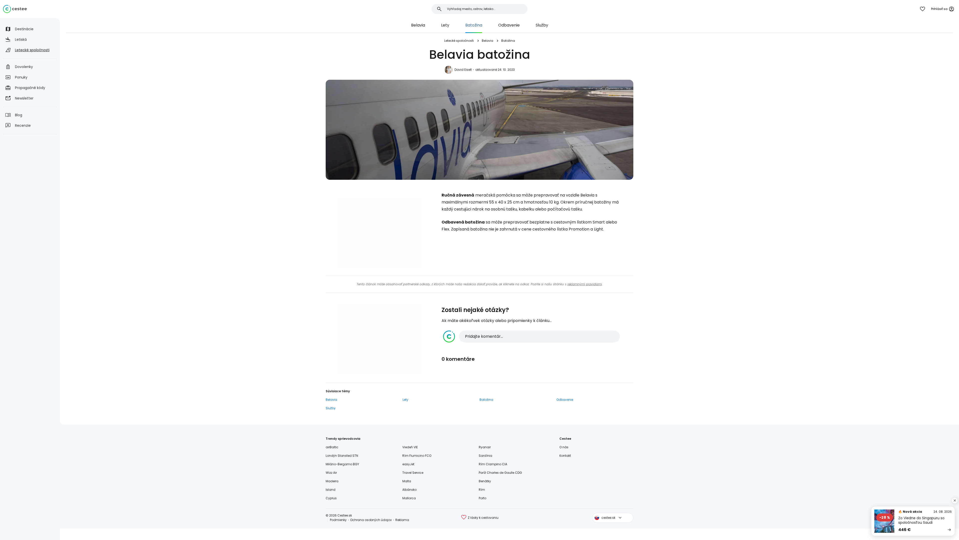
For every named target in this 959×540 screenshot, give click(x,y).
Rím (482, 490)
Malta (406, 481)
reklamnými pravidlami (584, 284)
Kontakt (565, 456)
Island (330, 490)
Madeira (332, 481)
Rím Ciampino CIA (493, 464)
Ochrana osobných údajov (371, 520)
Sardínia (485, 456)
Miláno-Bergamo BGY (342, 464)
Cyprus (331, 498)
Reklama (402, 520)
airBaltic (332, 447)
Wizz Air (331, 472)
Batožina (473, 25)
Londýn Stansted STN (342, 456)
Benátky (485, 481)
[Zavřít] (955, 501)
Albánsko (409, 490)
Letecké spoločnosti (459, 40)
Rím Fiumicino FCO (416, 456)
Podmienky (338, 520)
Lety (445, 25)
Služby (542, 25)
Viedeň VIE (410, 447)
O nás (563, 447)
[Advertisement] (380, 233)
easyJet (408, 464)
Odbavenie (509, 25)
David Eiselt (463, 70)
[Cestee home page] (15, 9)
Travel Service (412, 472)
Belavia (418, 25)
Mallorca (409, 498)
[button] (531, 336)
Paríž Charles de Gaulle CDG (500, 472)
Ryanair (485, 447)
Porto (482, 498)
